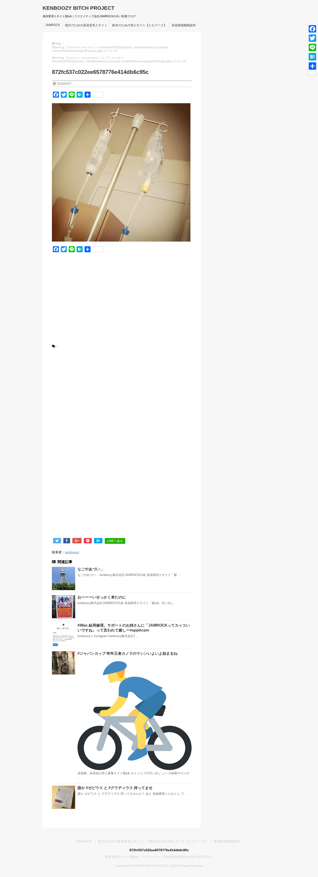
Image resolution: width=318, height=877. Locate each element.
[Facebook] (312, 28)
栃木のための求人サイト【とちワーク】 (139, 25)
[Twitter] (312, 38)
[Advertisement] (122, 301)
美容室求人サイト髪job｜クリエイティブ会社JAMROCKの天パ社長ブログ (159, 857)
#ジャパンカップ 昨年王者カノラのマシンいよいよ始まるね (127, 653)
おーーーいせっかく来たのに (102, 597)
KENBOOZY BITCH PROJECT (78, 8)
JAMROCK (52, 25)
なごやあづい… (91, 569)
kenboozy (72, 552)
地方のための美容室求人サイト (86, 25)
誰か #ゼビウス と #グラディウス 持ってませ (115, 788)
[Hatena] (312, 56)
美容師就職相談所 (184, 25)
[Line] (312, 47)
